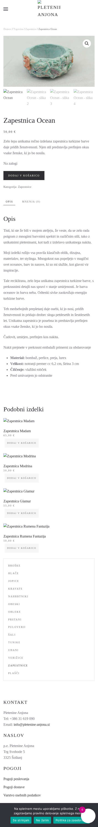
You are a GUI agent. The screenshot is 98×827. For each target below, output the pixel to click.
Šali (12, 634)
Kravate (15, 588)
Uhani (13, 650)
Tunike (14, 642)
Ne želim (42, 820)
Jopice (13, 581)
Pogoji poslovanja (16, 779)
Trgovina (18, 29)
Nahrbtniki (18, 596)
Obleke (14, 611)
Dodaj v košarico (24, 175)
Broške (14, 565)
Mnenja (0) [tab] (31, 201)
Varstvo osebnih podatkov (22, 795)
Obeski (14, 604)
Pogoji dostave (14, 787)
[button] (5, 9)
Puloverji (17, 627)
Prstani (15, 619)
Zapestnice (30, 29)
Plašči (14, 673)
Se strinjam (21, 820)
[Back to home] (49, 9)
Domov (7, 29)
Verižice (15, 657)
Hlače (13, 573)
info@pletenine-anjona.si (32, 724)
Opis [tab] (9, 201)
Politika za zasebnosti (72, 820)
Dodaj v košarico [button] (21, 443)
